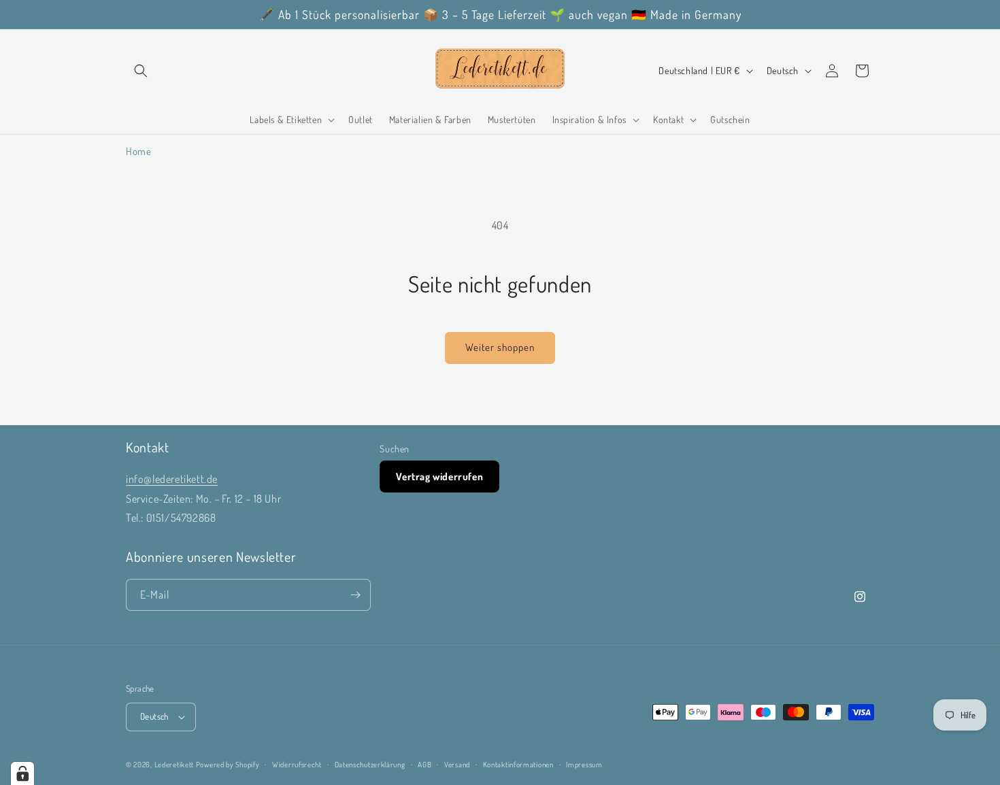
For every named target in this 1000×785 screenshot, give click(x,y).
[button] (141, 71)
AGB (424, 764)
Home (138, 151)
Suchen (395, 448)
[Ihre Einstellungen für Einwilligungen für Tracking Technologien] (22, 773)
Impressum (584, 764)
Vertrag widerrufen (439, 476)
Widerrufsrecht (297, 764)
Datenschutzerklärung (370, 764)
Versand (457, 764)
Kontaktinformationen (518, 764)
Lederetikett (174, 764)
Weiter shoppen (500, 347)
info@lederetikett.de (172, 479)
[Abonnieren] (355, 595)
